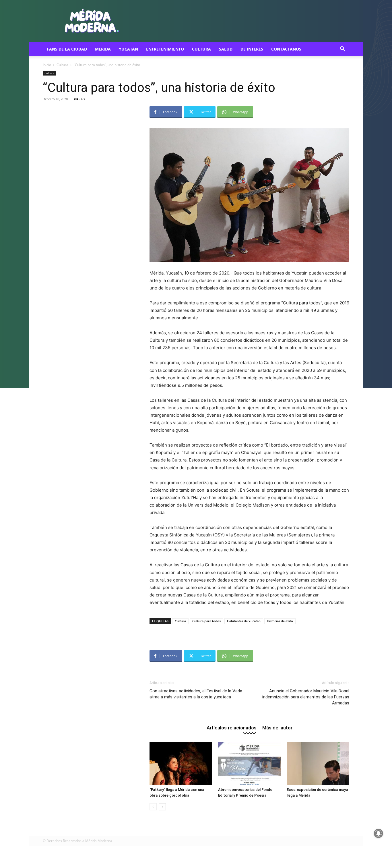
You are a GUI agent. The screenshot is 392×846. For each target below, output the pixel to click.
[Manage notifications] (378, 833)
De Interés (251, 49)
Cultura (201, 49)
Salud (225, 49)
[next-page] (162, 806)
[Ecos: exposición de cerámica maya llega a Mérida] (318, 763)
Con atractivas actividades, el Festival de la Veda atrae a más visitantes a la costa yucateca (196, 694)
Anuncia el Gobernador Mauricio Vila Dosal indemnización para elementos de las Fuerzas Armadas (305, 697)
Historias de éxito (280, 621)
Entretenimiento (165, 49)
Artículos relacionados (232, 727)
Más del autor (277, 727)
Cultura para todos (206, 621)
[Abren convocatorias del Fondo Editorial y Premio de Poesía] (249, 763)
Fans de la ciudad (67, 49)
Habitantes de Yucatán (244, 621)
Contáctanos (286, 49)
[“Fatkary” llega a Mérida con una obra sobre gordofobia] (181, 763)
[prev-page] (153, 806)
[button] (342, 49)
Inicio (47, 64)
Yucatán (128, 49)
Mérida (103, 49)
